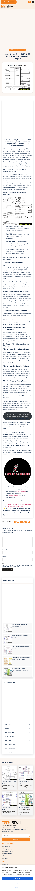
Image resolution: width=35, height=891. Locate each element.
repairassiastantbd (14, 495)
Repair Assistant (21, 491)
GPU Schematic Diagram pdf (15, 506)
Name (4, 550)
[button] (29, 2)
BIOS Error (17, 724)
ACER (11, 50)
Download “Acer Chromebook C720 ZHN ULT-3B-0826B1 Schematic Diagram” (17, 416)
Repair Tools (17, 752)
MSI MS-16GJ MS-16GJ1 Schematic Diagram (8, 812)
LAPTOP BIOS (17, 740)
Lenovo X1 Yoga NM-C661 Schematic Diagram (25, 786)
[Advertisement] (17, 28)
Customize (17, 883)
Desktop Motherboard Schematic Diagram (19, 504)
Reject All (17, 887)
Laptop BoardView (17, 744)
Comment (5, 536)
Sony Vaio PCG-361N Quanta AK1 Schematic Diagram (8, 787)
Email (4, 556)
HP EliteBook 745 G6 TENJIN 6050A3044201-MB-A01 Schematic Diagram (20, 670)
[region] (17, 878)
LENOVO (21, 783)
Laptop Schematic (20, 50)
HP (19, 807)
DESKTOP (17, 728)
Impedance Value (17, 736)
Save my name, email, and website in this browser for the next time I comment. (17, 565)
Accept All (17, 878)
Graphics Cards (17, 732)
